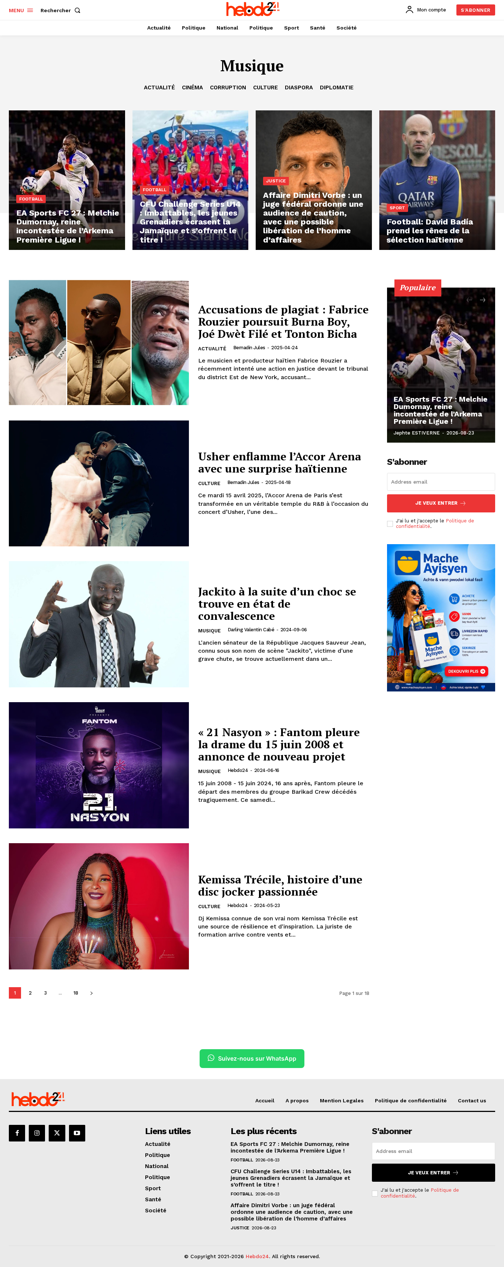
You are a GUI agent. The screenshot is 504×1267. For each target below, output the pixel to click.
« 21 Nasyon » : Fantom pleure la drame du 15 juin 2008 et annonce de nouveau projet (279, 744)
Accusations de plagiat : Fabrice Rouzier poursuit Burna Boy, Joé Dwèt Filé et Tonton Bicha (283, 321)
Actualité (159, 87)
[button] (62, 10)
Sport (397, 207)
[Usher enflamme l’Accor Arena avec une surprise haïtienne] (99, 483)
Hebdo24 (238, 770)
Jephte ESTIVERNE (417, 433)
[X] (57, 1133)
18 (75, 993)
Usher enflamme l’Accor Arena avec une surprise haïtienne (279, 462)
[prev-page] (469, 300)
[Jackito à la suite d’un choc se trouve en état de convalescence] (99, 624)
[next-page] (91, 993)
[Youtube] (77, 1133)
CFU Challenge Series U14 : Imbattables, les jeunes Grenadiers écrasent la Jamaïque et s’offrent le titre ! (291, 1178)
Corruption (228, 87)
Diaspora (299, 87)
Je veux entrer (436, 503)
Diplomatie (336, 87)
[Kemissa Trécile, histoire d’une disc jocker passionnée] (99, 906)
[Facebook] (17, 1133)
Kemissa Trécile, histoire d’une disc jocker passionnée (280, 885)
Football (31, 199)
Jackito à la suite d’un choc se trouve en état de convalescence (277, 603)
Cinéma (192, 87)
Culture (265, 87)
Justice (276, 180)
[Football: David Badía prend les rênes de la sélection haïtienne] (437, 180)
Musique (209, 631)
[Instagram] (37, 1133)
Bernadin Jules (249, 347)
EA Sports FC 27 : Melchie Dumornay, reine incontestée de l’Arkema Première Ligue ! (440, 410)
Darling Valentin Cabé (251, 629)
